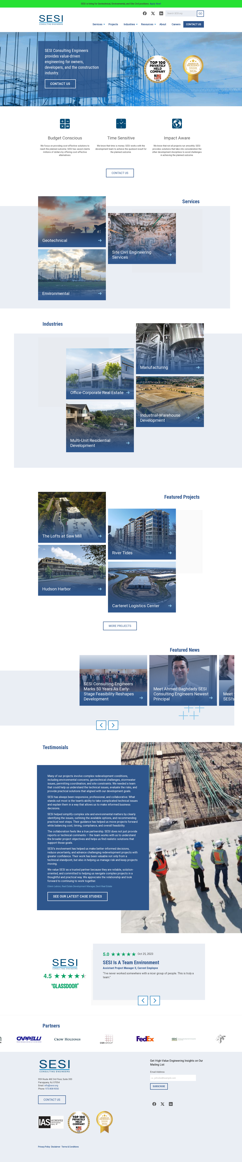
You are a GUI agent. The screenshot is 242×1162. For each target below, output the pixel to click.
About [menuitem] (163, 24)
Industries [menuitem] (129, 24)
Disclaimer (55, 1147)
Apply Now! (155, 3)
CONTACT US (60, 84)
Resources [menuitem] (147, 24)
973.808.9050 (52, 1088)
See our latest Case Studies (77, 896)
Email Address (157, 1072)
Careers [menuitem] (176, 24)
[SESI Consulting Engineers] (51, 19)
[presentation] (101, 725)
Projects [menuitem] (113, 24)
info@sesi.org (51, 1085)
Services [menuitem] (97, 24)
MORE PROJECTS (120, 626)
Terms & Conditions (70, 1147)
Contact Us (120, 173)
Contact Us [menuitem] (193, 24)
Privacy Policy (44, 1147)
